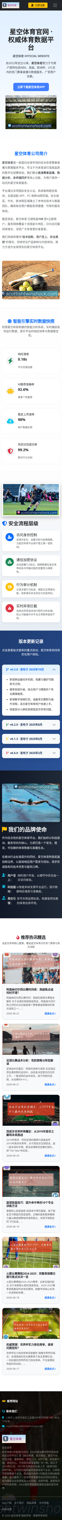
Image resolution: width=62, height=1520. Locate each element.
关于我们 (19, 1502)
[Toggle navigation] (55, 5)
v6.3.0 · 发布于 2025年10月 (27, 669)
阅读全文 (49, 1013)
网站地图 (7, 1509)
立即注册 (40, 5)
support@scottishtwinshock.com (24, 1426)
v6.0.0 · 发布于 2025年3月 (26, 753)
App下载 (7, 1502)
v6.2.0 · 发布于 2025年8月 (26, 724)
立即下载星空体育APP (31, 87)
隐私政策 (31, 1502)
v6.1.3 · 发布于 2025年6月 (26, 739)
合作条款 (44, 1502)
